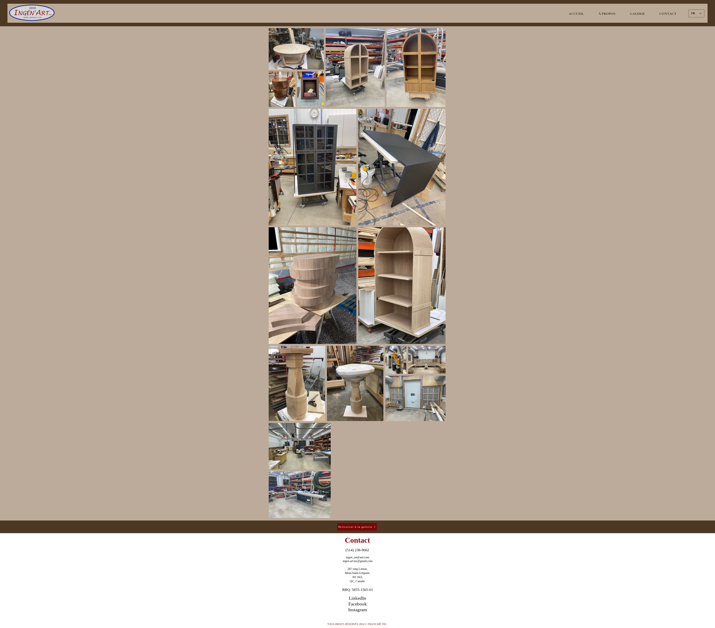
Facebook (357, 603)
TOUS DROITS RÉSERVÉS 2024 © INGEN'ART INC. (357, 624)
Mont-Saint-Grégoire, (357, 573)
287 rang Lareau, (357, 568)
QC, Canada (357, 581)
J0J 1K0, (357, 577)
